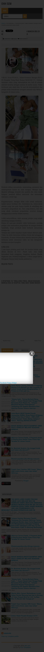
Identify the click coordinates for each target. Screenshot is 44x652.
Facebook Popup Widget (8, 383)
